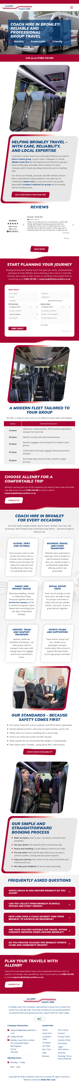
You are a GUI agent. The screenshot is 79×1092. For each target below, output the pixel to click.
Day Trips (46, 1049)
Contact (61, 1033)
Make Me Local (48, 1079)
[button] (72, 7)
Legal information (63, 1048)
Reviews (45, 1056)
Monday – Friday (17, 1062)
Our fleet (46, 1046)
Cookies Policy (64, 1040)
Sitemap (61, 1052)
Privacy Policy (64, 1036)
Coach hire (47, 1033)
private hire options (18, 602)
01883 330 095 (45, 58)
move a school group (21, 159)
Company (46, 1042)
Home (45, 1030)
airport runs (28, 181)
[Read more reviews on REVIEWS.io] (13, 232)
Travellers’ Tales (46, 1037)
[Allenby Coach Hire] (17, 7)
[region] (48, 225)
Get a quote (63, 1030)
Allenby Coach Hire (20, 162)
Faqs (44, 1052)
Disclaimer (62, 1043)
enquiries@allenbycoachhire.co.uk (54, 279)
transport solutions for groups (37, 184)
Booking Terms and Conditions (64, 1057)
